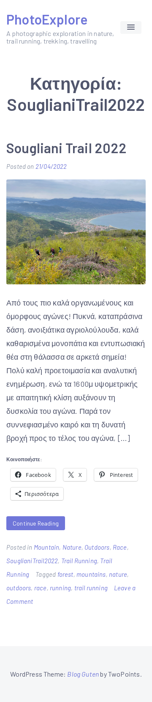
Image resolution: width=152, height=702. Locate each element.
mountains (91, 574)
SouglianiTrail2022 (32, 560)
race (40, 588)
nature (118, 574)
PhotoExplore (46, 19)
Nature (71, 547)
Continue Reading (36, 523)
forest (65, 574)
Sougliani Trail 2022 (66, 148)
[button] (130, 27)
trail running (91, 588)
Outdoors (96, 547)
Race (120, 547)
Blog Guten (83, 674)
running (60, 588)
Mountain (46, 547)
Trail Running (79, 560)
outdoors (18, 588)
